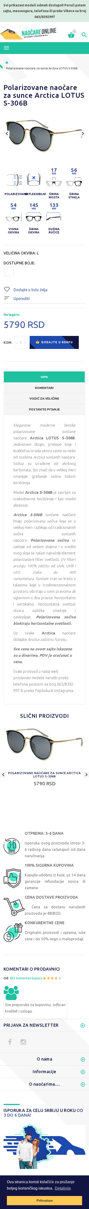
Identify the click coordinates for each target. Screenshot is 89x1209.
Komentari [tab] (44, 387)
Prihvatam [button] (45, 1200)
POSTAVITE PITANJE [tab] (44, 409)
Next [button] (82, 134)
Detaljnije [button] (63, 1188)
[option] (44, 136)
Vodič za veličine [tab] (44, 398)
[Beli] (9, 271)
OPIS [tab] (44, 377)
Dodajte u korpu (56, 342)
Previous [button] (6, 134)
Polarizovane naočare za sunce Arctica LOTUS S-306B (44, 774)
